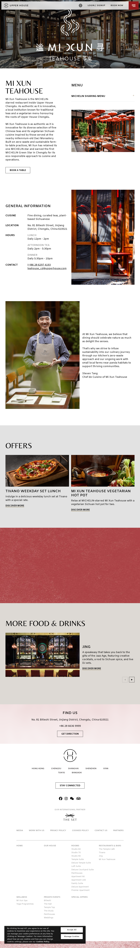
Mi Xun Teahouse (107, 859)
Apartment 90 (78, 876)
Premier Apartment (80, 890)
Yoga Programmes (25, 904)
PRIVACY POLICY (58, 830)
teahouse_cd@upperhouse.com (47, 268)
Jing (101, 856)
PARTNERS (118, 830)
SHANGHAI (73, 768)
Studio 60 (76, 849)
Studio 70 (76, 852)
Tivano (102, 852)
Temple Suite (77, 859)
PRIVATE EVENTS (52, 897)
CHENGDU (56, 768)
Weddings (48, 917)
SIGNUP (101, 5)
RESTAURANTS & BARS (110, 846)
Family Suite (77, 883)
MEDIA (19, 830)
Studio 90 (76, 856)
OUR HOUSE (50, 846)
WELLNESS (21, 897)
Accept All (71, 930)
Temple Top (49, 907)
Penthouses (76, 873)
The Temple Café (107, 849)
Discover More (14, 506)
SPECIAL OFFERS (79, 897)
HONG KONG (38, 768)
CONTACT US (101, 830)
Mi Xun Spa (21, 900)
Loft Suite (76, 866)
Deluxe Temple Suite (81, 863)
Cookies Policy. (42, 942)
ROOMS (75, 846)
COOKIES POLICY (80, 830)
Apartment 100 (78, 880)
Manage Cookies (71, 936)
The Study (49, 911)
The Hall (48, 904)
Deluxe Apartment (80, 887)
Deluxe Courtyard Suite (82, 869)
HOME (19, 846)
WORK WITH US (36, 830)
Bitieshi (47, 900)
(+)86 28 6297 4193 (39, 265)
